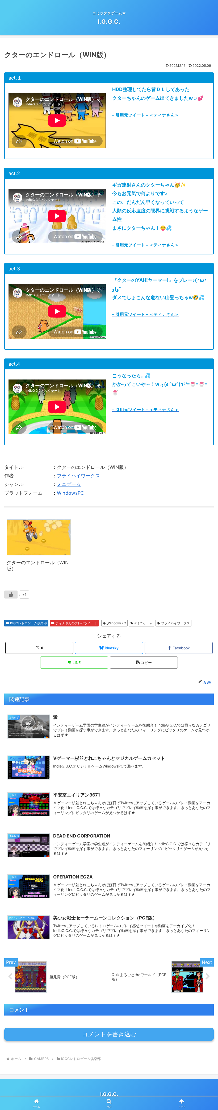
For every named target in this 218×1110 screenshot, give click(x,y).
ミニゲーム (69, 484)
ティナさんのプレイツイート (76, 623)
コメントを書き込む (109, 1034)
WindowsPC (70, 493)
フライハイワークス (78, 475)
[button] (144, 663)
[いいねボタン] (11, 595)
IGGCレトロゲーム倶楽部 (28, 623)
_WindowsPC (116, 623)
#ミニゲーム (144, 623)
